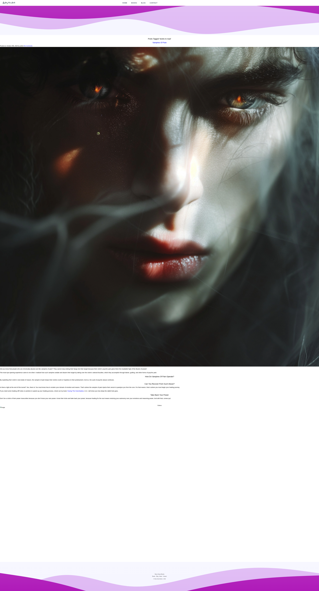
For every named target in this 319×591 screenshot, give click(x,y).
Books (134, 3)
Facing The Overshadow (75, 391)
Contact (153, 3)
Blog (143, 3)
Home (124, 3)
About (160, 576)
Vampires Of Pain (160, 43)
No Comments (28, 46)
